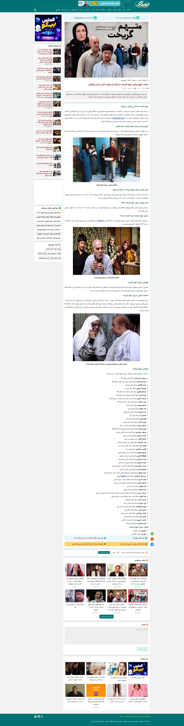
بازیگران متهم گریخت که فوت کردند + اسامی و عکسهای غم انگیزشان (138, 607)
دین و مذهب (65, 10)
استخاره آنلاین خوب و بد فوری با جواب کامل (132, 544)
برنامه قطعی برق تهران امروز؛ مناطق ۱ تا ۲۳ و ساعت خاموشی (48, 213)
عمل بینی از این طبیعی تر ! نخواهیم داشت (118, 678)
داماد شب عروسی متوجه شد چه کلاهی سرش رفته (96, 678)
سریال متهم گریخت (118, 118)
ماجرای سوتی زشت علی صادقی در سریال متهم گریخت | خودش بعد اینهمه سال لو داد (117, 607)
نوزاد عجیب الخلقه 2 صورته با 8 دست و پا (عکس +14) (88, 538)
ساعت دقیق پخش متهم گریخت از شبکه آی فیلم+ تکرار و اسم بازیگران (118, 84)
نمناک (129, 10)
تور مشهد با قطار (55, 258)
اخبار (124, 10)
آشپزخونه (74, 10)
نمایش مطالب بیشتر (106, 617)
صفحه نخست (145, 716)
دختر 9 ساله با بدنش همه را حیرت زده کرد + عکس (117, 700)
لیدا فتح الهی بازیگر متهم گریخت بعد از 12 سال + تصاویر (96, 607)
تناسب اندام (95, 10)
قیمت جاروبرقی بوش (53, 253)
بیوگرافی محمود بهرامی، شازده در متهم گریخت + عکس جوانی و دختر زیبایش (117, 581)
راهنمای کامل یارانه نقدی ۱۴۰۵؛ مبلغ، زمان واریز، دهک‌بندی (87, 544)
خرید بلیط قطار (43, 258)
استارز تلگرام (42, 253)
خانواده (103, 10)
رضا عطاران (101, 221)
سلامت (80, 10)
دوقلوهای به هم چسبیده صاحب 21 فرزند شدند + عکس (138, 700)
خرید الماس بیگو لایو (138, 538)
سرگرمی (109, 10)
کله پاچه (123, 476)
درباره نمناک (135, 716)
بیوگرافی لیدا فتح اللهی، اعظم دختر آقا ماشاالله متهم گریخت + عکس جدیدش (96, 581)
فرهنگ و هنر (117, 10)
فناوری (58, 10)
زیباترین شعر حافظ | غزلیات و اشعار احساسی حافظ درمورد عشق (48, 217)
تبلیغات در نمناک (125, 716)
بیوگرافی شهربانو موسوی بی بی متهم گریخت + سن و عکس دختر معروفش (75, 581)
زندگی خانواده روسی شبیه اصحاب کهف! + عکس (75, 678)
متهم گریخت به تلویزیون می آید (75, 605)
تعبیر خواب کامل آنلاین (53, 249)
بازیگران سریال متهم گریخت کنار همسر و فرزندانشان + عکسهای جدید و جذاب (138, 581)
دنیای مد (87, 10)
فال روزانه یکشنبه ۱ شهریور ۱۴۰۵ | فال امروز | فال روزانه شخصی (96, 701)
